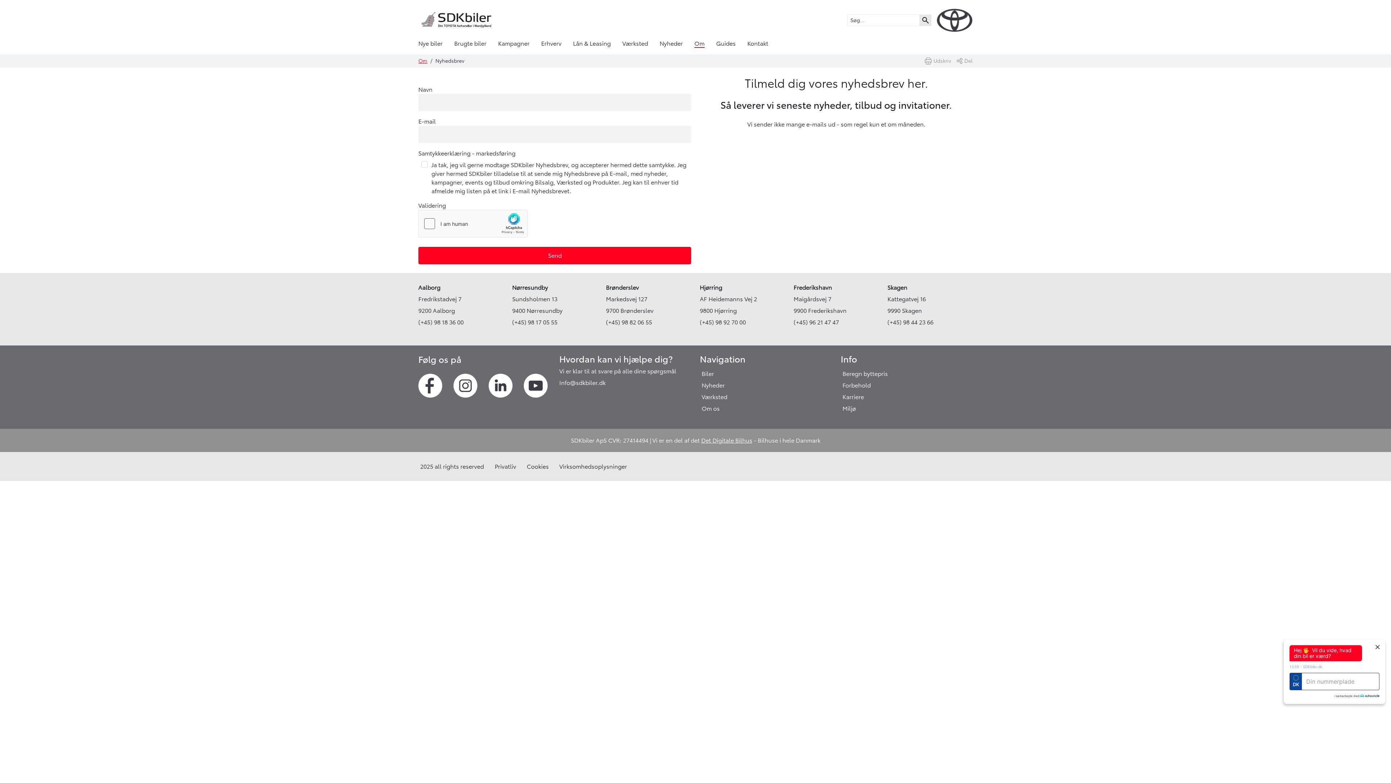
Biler (708, 373)
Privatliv (505, 466)
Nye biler (430, 43)
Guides (726, 43)
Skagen (897, 287)
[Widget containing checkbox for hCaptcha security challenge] (473, 223)
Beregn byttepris (865, 373)
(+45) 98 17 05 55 (534, 322)
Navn (425, 89)
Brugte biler (470, 43)
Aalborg (429, 287)
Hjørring (711, 287)
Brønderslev (622, 287)
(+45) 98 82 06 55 (629, 322)
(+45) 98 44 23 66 (910, 322)
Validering (432, 205)
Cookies (538, 466)
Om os (711, 408)
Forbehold (857, 385)
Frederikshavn (813, 287)
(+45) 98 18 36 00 (441, 322)
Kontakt (757, 43)
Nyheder (671, 43)
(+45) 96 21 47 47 (816, 322)
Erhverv (551, 43)
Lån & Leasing (592, 43)
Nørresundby (530, 287)
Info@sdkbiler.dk (582, 382)
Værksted (635, 43)
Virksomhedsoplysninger (593, 466)
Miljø (849, 408)
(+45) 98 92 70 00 (723, 322)
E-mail (427, 121)
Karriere (853, 397)
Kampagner (514, 43)
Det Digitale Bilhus (726, 440)
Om (699, 43)
